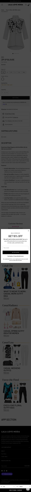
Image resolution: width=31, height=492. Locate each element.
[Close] (28, 231)
